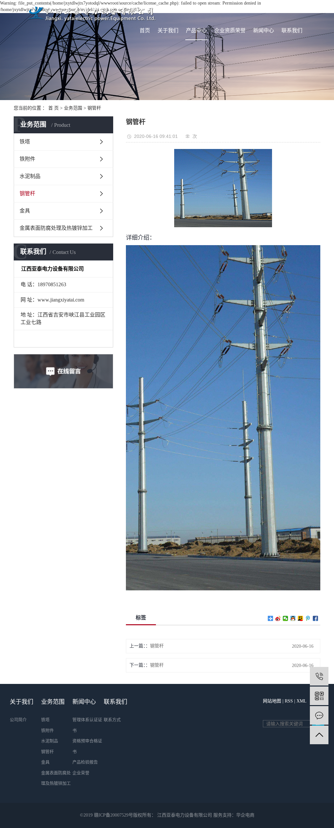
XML (301, 701)
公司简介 (18, 719)
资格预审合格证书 (87, 746)
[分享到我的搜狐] (300, 618)
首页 (145, 30)
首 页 (53, 108)
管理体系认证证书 (87, 725)
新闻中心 (263, 30)
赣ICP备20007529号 (113, 815)
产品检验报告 (85, 762)
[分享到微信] (285, 618)
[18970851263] (319, 676)
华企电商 (245, 815)
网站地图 (272, 701)
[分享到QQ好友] (293, 618)
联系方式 (112, 719)
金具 (25, 211)
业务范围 (73, 108)
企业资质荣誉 (230, 30)
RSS (289, 701)
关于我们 (168, 30)
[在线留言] (319, 715)
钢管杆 (94, 108)
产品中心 (196, 30)
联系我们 (291, 30)
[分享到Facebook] (315, 618)
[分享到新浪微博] (278, 618)
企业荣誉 (80, 772)
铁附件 (27, 159)
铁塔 (25, 141)
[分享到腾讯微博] (308, 618)
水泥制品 (30, 176)
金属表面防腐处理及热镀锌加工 (56, 228)
